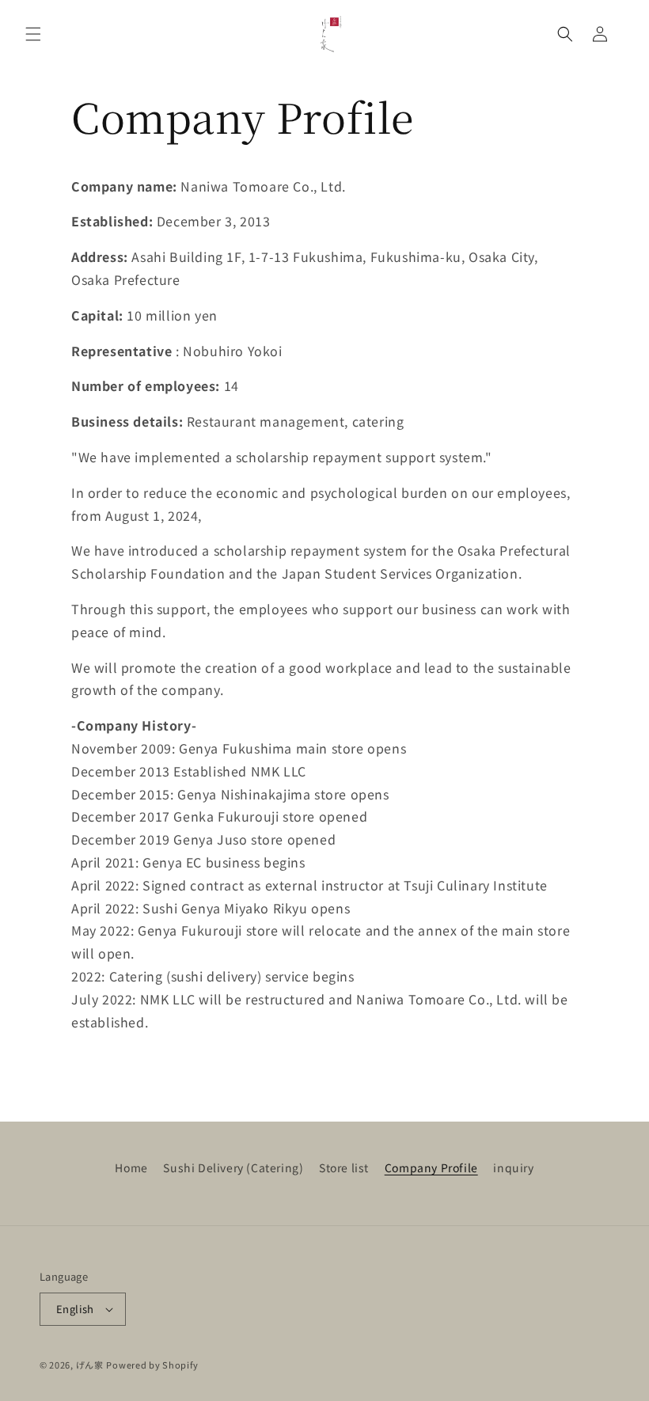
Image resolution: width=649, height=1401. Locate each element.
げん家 (90, 1364)
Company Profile (431, 1167)
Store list (344, 1167)
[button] (33, 34)
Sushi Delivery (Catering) (233, 1167)
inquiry (513, 1167)
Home (131, 1167)
